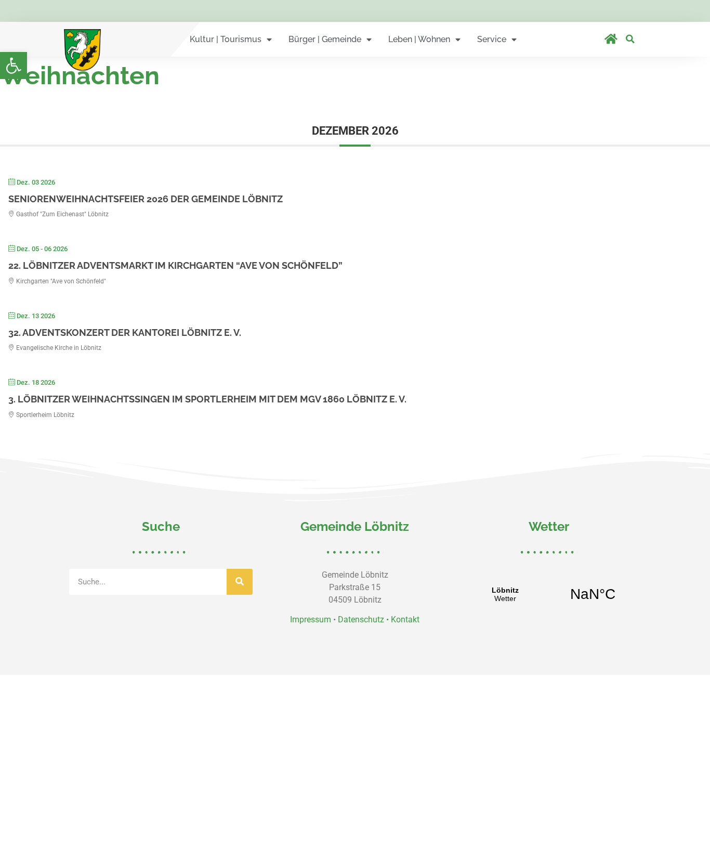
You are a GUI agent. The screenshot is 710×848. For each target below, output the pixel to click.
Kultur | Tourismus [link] (225, 39)
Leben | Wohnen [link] (419, 39)
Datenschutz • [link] (364, 619)
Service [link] (491, 39)
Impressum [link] (310, 619)
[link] (13, 65)
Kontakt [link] (405, 619)
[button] (630, 38)
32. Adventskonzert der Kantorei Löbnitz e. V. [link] (124, 332)
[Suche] (240, 582)
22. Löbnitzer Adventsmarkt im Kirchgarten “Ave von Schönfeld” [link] (175, 265)
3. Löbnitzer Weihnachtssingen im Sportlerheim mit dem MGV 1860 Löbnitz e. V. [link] (207, 399)
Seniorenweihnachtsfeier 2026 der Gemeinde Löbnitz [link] (145, 198)
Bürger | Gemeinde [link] (324, 39)
